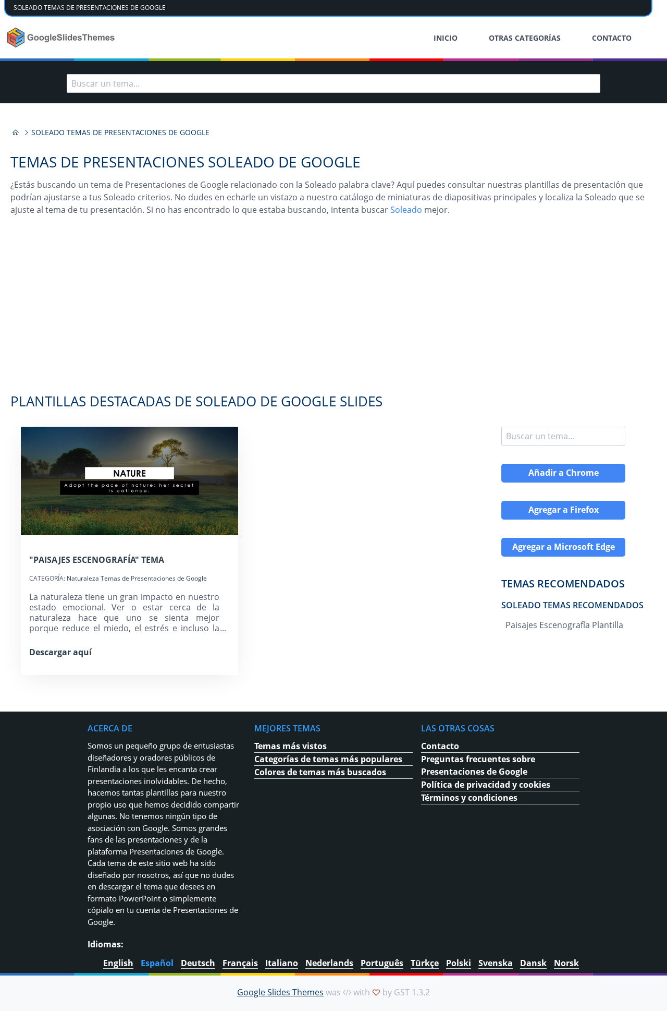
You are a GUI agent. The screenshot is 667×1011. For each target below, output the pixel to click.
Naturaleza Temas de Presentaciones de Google (137, 578)
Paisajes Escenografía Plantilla (564, 625)
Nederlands (329, 963)
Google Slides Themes (280, 992)
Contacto (440, 746)
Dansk (533, 963)
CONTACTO (612, 38)
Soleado (406, 209)
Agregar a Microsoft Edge (563, 546)
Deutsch (198, 963)
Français (240, 963)
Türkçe (425, 963)
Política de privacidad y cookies (485, 784)
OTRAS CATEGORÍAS (525, 38)
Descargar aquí (60, 652)
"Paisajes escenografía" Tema (96, 559)
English (118, 963)
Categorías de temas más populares (328, 759)
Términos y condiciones (469, 797)
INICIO (446, 38)
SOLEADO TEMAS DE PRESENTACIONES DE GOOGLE (90, 7)
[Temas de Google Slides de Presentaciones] (15, 132)
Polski (458, 963)
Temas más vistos (290, 746)
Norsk (566, 963)
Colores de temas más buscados (320, 772)
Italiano (281, 963)
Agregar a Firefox (563, 509)
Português (382, 963)
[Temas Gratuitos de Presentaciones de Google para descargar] (61, 38)
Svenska (495, 963)
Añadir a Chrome (563, 472)
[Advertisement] (333, 310)
